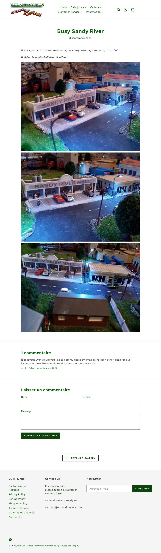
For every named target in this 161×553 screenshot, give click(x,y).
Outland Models (25, 546)
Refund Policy (17, 498)
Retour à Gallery (82, 458)
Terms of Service (19, 508)
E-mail (87, 396)
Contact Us (15, 517)
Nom (24, 396)
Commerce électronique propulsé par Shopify (56, 546)
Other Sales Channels (22, 512)
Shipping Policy (18, 503)
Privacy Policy (17, 494)
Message (26, 411)
